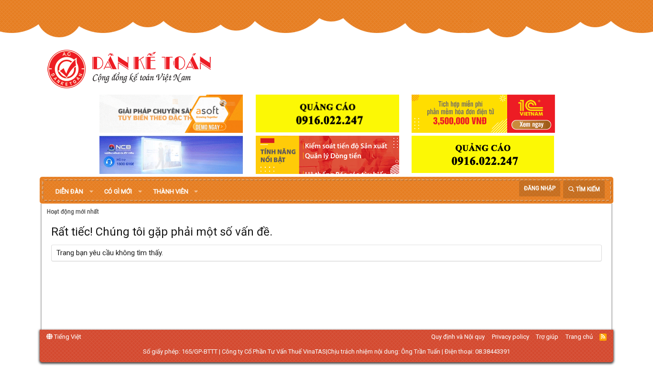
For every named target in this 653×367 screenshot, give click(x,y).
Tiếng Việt (67, 336)
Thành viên (170, 191)
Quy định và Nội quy (458, 336)
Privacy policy (510, 336)
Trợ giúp (547, 336)
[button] (91, 192)
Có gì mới (118, 191)
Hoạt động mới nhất (73, 211)
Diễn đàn (69, 191)
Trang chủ (579, 336)
